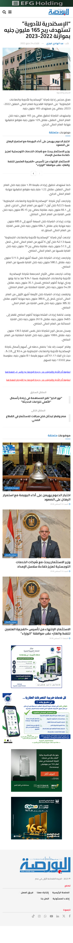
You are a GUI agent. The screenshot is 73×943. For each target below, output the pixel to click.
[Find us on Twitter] (63, 916)
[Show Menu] (10, 12)
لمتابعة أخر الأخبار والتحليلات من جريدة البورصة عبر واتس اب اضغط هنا (37, 372)
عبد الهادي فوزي (54, 43)
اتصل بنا (45, 898)
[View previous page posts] (39, 173)
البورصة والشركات (12, 488)
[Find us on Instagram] (39, 916)
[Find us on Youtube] (51, 916)
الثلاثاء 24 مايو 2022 (29, 43)
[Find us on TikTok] (33, 916)
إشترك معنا (43, 892)
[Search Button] (4, 12)
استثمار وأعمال (10, 555)
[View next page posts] (33, 173)
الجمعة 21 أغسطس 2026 (59, 638)
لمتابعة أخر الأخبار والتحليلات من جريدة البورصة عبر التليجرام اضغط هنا (38, 380)
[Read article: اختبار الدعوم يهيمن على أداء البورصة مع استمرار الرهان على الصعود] (36, 467)
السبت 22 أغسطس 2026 (59, 504)
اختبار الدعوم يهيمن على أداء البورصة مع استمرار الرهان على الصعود (38, 143)
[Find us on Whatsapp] (45, 916)
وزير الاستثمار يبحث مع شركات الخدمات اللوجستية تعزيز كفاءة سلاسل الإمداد (37, 153)
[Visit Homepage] (58, 12)
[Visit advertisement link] (36, 3)
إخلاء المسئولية (61, 898)
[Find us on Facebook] (69, 916)
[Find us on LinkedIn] (57, 916)
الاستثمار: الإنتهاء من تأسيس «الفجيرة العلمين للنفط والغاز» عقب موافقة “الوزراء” (39, 163)
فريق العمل (27, 892)
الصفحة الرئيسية (60, 892)
